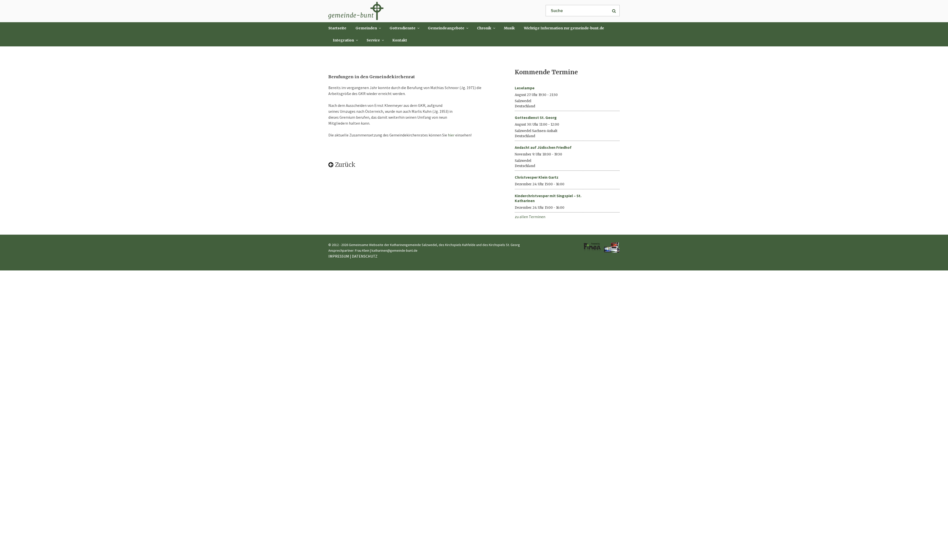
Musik (509, 28)
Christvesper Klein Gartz (536, 177)
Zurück (345, 165)
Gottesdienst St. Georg (536, 117)
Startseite (337, 28)
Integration (343, 40)
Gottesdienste (402, 28)
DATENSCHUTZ (364, 256)
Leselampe (524, 87)
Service (373, 40)
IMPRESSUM (338, 256)
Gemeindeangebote (446, 28)
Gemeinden (366, 28)
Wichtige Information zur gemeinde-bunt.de (564, 28)
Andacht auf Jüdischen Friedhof (543, 147)
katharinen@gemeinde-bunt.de (394, 250)
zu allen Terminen (530, 216)
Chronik (484, 28)
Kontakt (399, 40)
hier (450, 135)
